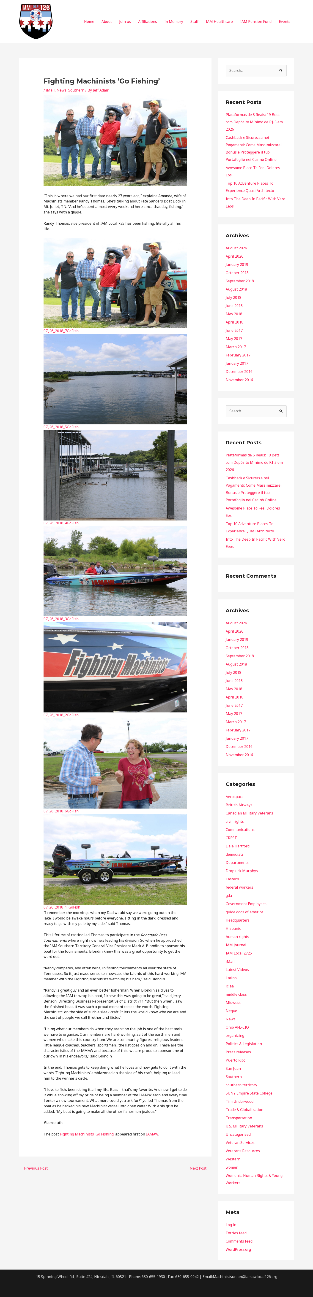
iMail (50, 90)
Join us (125, 21)
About (107, 21)
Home (89, 21)
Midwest (233, 1002)
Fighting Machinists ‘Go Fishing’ (87, 1134)
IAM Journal (236, 944)
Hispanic (233, 928)
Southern (76, 90)
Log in (231, 1224)
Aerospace (235, 796)
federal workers (239, 887)
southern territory (241, 1084)
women (232, 1167)
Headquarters (238, 920)
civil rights (235, 821)
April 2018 (234, 322)
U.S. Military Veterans (244, 1126)
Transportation (239, 1117)
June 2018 (234, 305)
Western (233, 1159)
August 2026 (236, 248)
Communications (240, 829)
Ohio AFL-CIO (237, 1027)
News (61, 90)
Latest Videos (237, 969)
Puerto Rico (235, 1060)
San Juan (233, 1068)
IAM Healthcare (219, 21)
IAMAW (152, 1134)
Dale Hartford (238, 846)
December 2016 (239, 371)
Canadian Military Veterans (249, 813)
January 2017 (237, 363)
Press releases (238, 1051)
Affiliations (147, 21)
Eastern (232, 879)
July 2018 (233, 297)
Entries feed (236, 1232)
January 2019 (237, 264)
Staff (194, 21)
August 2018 (236, 289)
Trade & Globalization (244, 1109)
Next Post (200, 1168)
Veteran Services (240, 1142)
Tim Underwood (239, 1101)
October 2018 (237, 272)
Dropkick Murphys (242, 870)
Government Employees (246, 903)
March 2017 (236, 346)
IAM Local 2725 (239, 953)
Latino (231, 977)
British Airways (239, 804)
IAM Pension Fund (256, 21)
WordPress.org (238, 1249)
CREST (231, 837)
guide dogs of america (244, 911)
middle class (236, 994)
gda (229, 895)
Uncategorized (238, 1134)
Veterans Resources (243, 1150)
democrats (235, 854)
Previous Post (33, 1168)
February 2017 (238, 355)
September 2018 (240, 280)
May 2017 (234, 338)
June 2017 (234, 330)
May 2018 (234, 313)
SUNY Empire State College (249, 1093)
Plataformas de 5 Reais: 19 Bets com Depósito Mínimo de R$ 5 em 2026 (254, 122)
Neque (231, 1010)
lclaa (230, 986)
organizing (235, 1035)
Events (284, 21)
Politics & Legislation (244, 1043)
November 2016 (239, 379)
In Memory (173, 21)
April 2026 (234, 256)
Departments (237, 862)
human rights (237, 936)
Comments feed (239, 1241)
